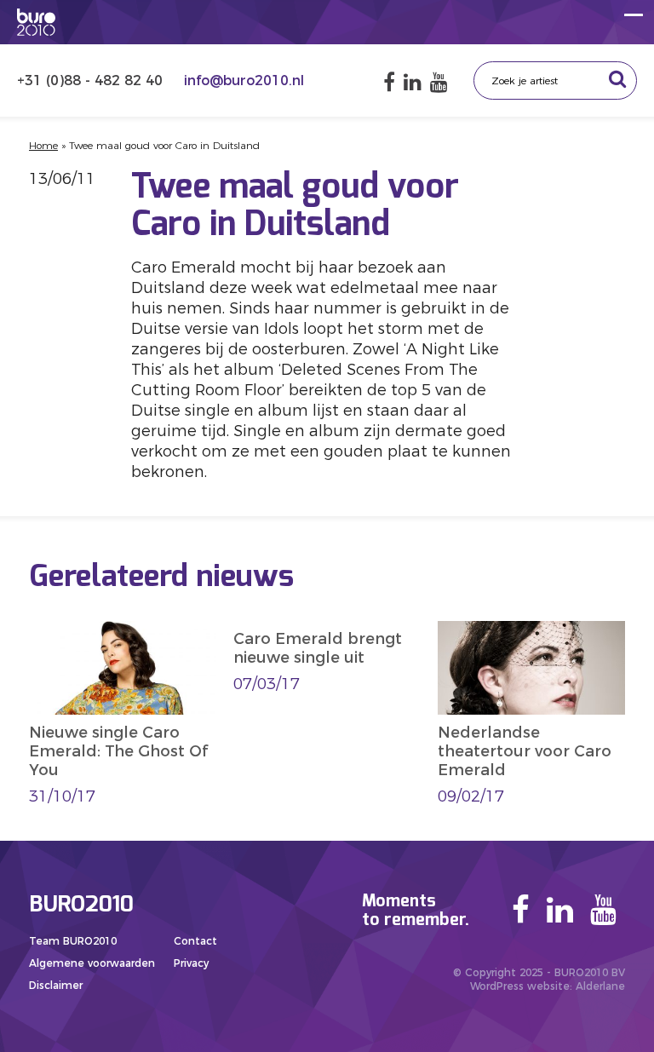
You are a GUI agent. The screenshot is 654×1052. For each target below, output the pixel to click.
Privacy (191, 963)
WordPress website (520, 986)
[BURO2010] (36, 22)
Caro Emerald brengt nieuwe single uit (317, 648)
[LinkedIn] (413, 82)
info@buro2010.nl (244, 80)
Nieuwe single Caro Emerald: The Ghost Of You (118, 751)
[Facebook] (389, 82)
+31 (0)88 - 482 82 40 (92, 80)
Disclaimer (56, 985)
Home (43, 145)
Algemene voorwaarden (92, 963)
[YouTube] (439, 82)
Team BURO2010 (73, 940)
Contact (195, 940)
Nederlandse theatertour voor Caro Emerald (524, 751)
